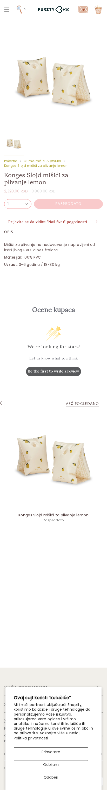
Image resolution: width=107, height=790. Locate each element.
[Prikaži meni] (7, 9)
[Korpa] (98, 9)
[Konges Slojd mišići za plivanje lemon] (53, 460)
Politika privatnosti (31, 738)
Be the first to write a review (53, 371)
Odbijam (51, 764)
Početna (10, 161)
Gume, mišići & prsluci (42, 161)
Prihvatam (51, 751)
